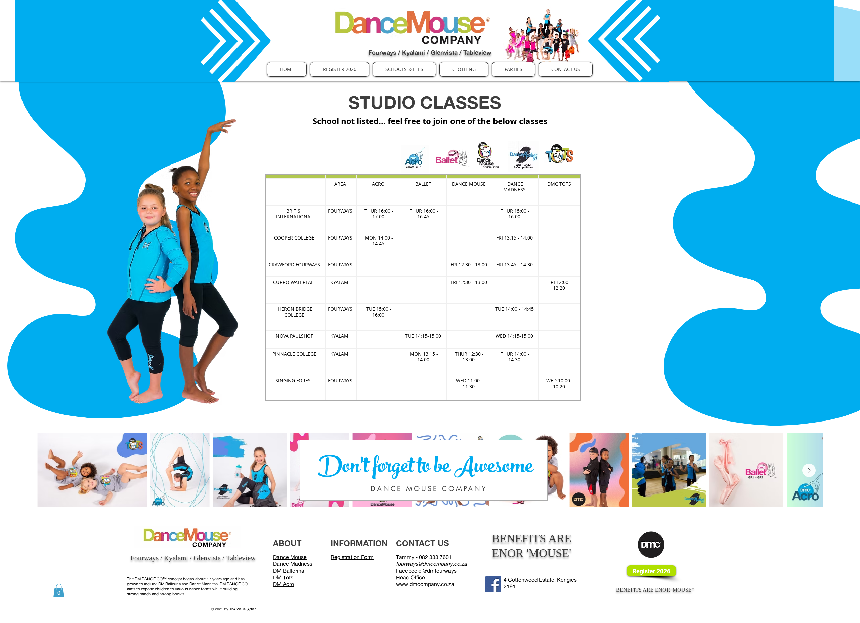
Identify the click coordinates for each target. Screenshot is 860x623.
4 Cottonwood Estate (529, 579)
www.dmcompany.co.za (425, 584)
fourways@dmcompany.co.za (431, 563)
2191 (510, 586)
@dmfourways (440, 570)
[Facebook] (493, 584)
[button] (404, 69)
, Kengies (565, 579)
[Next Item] (809, 470)
